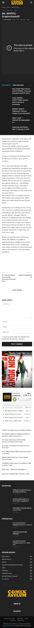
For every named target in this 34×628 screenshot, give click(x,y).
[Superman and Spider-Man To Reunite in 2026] (6, 129)
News (8, 7)
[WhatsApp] (21, 78)
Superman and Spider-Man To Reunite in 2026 (15, 474)
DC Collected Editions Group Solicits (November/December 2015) (9, 278)
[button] (3, 2)
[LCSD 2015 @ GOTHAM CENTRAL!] (6, 534)
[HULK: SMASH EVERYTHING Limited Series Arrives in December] (6, 100)
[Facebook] (8, 78)
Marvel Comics (16, 7)
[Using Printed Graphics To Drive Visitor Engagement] (6, 501)
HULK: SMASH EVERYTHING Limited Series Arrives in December (17, 452)
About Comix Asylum (9, 618)
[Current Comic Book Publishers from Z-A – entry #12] (6, 543)
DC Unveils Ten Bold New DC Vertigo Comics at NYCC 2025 (15, 446)
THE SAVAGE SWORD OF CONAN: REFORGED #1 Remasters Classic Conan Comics (16, 435)
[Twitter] (12, 78)
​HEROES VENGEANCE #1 (25, 276)
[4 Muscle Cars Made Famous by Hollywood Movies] (6, 492)
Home (3, 7)
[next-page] (31, 85)
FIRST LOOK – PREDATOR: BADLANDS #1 (21, 120)
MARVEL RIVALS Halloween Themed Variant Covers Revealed (21, 111)
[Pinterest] (17, 78)
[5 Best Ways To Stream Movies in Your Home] (6, 510)
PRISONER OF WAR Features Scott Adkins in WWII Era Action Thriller (16, 464)
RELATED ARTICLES (6, 85)
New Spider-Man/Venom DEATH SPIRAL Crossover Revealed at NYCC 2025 (21, 91)
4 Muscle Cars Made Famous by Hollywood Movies (17, 430)
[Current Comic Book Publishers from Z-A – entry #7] (6, 525)
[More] (26, 78)
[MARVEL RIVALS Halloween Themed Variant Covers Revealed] (6, 111)
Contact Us (13, 620)
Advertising (20, 618)
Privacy (27, 618)
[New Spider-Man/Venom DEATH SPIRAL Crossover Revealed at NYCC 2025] (6, 91)
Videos (15, 10)
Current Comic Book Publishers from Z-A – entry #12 (21, 543)
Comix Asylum (7, 19)
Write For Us (21, 620)
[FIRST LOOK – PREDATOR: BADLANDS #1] (6, 120)
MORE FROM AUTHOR (18, 85)
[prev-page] (28, 85)
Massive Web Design (8, 625)
